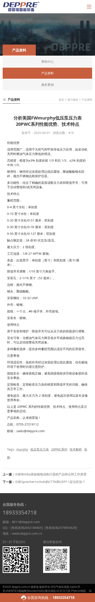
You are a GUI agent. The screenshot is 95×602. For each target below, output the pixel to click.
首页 (61, 100)
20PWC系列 (59, 449)
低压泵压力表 (39, 449)
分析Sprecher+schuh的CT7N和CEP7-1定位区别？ (50, 482)
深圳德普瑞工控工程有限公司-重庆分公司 (47, 593)
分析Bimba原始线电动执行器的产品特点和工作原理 (50, 474)
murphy (22, 449)
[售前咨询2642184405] (27, 528)
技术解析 (76, 449)
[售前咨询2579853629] (61, 528)
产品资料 (87, 100)
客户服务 (73, 100)
